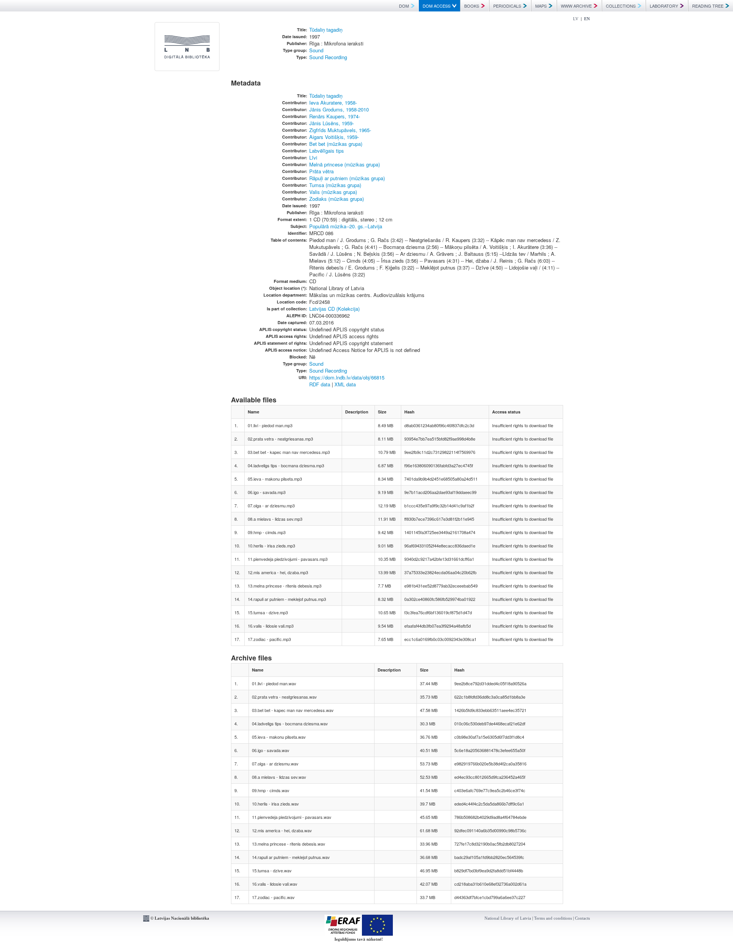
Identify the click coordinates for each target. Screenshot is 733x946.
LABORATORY (664, 6)
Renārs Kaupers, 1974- (334, 116)
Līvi (313, 157)
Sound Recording (328, 57)
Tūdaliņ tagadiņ (325, 29)
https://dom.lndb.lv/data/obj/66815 (346, 377)
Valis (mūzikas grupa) (333, 191)
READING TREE (707, 6)
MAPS (541, 6)
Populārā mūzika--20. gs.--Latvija (345, 226)
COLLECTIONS (621, 6)
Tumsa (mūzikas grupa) (335, 185)
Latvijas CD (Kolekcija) (334, 308)
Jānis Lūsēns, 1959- (331, 123)
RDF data (319, 384)
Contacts (582, 918)
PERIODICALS (507, 6)
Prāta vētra (321, 171)
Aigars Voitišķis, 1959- (334, 136)
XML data (345, 384)
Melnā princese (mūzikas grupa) (344, 164)
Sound (316, 50)
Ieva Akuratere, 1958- (333, 102)
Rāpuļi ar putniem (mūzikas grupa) (347, 178)
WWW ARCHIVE (576, 6)
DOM (404, 6)
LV (575, 18)
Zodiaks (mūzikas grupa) (336, 198)
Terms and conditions (553, 918)
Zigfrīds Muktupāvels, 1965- (340, 130)
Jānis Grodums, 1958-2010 (339, 109)
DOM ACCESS (436, 6)
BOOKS (471, 6)
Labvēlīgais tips (326, 150)
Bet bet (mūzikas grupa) (335, 143)
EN (587, 18)
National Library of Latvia (507, 918)
